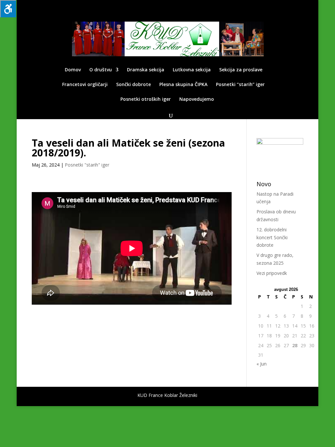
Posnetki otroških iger (145, 99)
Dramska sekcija (145, 70)
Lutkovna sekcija (192, 70)
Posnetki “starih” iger (240, 84)
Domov (73, 70)
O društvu (100, 70)
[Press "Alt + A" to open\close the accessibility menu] (8, 8)
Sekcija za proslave (240, 70)
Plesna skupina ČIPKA (183, 84)
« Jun (261, 364)
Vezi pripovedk (271, 273)
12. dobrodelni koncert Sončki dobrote (272, 237)
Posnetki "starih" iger (87, 165)
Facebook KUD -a (287, 5)
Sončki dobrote (133, 84)
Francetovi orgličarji (85, 84)
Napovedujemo (196, 99)
